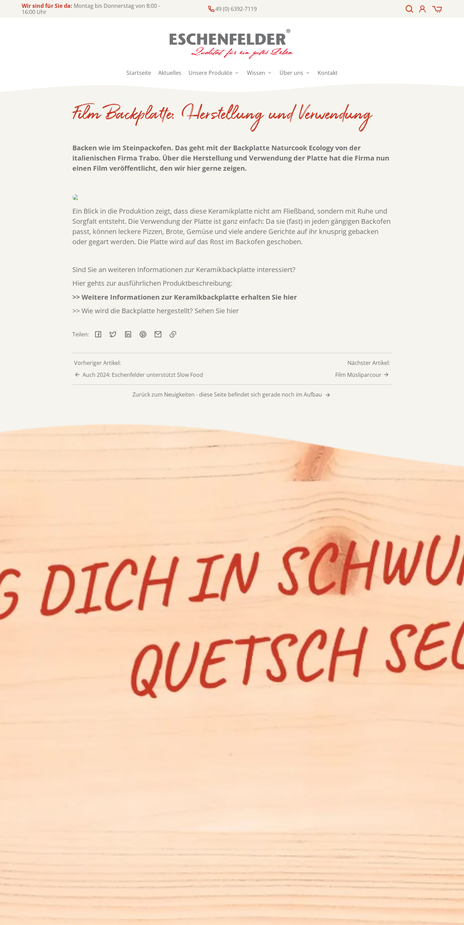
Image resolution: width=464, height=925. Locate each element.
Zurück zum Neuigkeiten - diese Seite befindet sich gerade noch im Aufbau (227, 394)
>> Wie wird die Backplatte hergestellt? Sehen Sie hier (155, 310)
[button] (409, 9)
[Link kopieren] (172, 334)
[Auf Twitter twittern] (113, 334)
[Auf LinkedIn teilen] (128, 334)
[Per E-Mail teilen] (157, 334)
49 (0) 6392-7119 (236, 9)
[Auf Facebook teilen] (98, 334)
